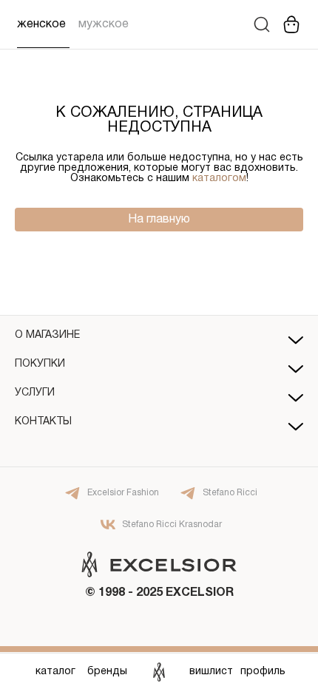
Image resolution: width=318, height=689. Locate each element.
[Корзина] (291, 24)
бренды (107, 671)
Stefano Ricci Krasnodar (172, 524)
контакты (43, 422)
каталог (55, 671)
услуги (35, 393)
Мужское (103, 24)
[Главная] (159, 671)
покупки (40, 364)
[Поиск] (262, 24)
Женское (41, 24)
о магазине (47, 335)
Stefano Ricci (230, 493)
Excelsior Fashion (123, 493)
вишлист (211, 671)
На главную (159, 219)
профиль (262, 671)
